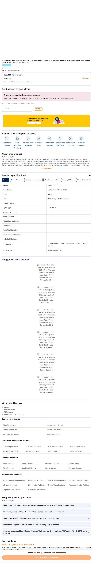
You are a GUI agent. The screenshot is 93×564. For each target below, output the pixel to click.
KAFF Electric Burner (11, 434)
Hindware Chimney (75, 468)
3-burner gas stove (33, 447)
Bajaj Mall (12, 545)
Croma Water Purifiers (56, 485)
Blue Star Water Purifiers (57, 480)
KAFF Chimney (73, 464)
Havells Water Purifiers (37, 490)
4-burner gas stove (55, 447)
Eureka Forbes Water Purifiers (14, 480)
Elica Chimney (8, 464)
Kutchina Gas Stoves (55, 425)
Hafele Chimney (51, 468)
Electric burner (53, 451)
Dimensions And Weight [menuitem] (33, 180)
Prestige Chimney (52, 464)
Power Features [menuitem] (16, 180)
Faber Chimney (28, 464)
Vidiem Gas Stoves (54, 430)
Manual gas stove (33, 451)
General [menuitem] (5, 180)
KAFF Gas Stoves (53, 434)
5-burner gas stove (77, 447)
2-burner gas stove (10, 447)
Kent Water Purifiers (35, 480)
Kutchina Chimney (29, 468)
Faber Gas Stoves (10, 430)
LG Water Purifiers (10, 485)
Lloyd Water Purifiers (36, 485)
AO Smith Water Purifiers (78, 480)
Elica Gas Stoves (9, 425)
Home (4, 545)
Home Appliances (25, 545)
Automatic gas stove (11, 451)
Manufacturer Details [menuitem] (52, 180)
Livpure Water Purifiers (11, 490)
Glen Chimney (8, 468)
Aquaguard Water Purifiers (79, 485)
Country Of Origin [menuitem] (68, 180)
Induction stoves (76, 451)
